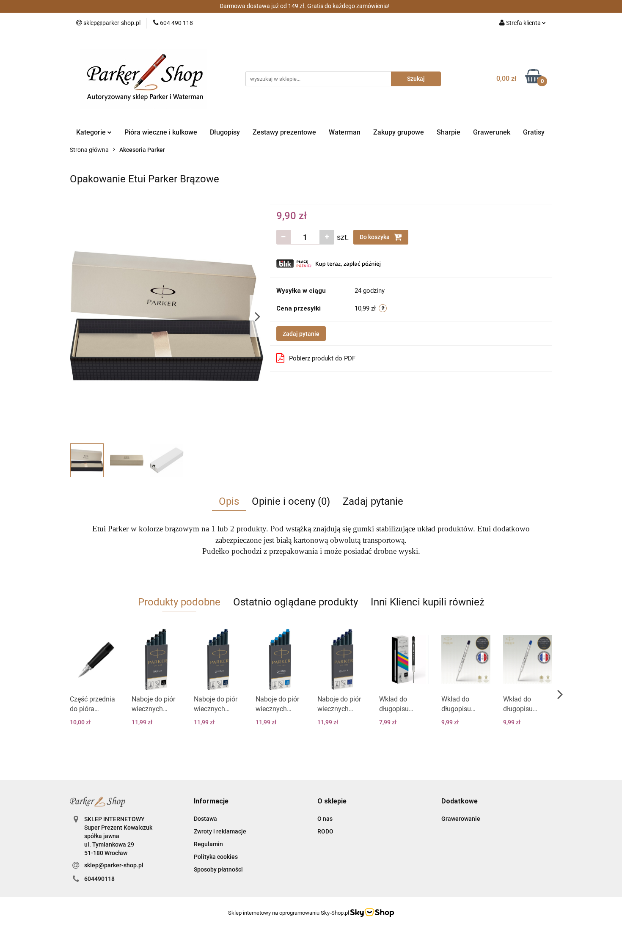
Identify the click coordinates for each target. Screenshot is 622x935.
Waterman (345, 132)
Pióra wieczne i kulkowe (160, 132)
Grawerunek (491, 132)
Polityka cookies (216, 856)
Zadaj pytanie (301, 333)
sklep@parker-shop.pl (113, 865)
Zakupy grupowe (398, 132)
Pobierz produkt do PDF (322, 358)
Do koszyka (375, 237)
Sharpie (448, 132)
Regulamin (208, 844)
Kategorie (91, 132)
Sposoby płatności (218, 869)
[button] (211, 801)
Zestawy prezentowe (284, 132)
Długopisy (225, 132)
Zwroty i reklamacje (220, 831)
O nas (325, 818)
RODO (325, 831)
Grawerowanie (460, 818)
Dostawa (205, 818)
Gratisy (534, 132)
